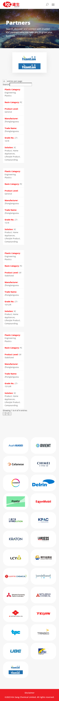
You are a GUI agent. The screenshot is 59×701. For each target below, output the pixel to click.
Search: (6, 84)
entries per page (14, 81)
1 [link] (7, 414)
